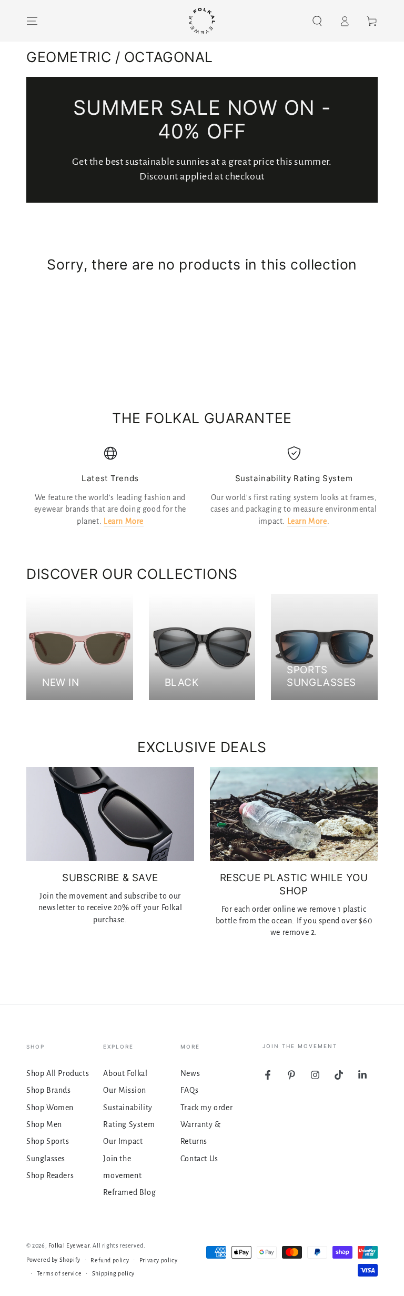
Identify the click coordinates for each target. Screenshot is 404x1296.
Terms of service (59, 1273)
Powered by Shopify (53, 1260)
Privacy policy (158, 1260)
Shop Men (44, 1124)
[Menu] (32, 21)
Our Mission (124, 1090)
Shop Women (50, 1107)
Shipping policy (113, 1273)
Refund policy (109, 1260)
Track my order (206, 1107)
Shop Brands (48, 1090)
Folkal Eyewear (68, 1245)
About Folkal (125, 1073)
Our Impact (123, 1141)
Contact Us (199, 1158)
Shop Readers (50, 1175)
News (190, 1073)
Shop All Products (57, 1073)
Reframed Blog (129, 1192)
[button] (317, 21)
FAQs (189, 1090)
